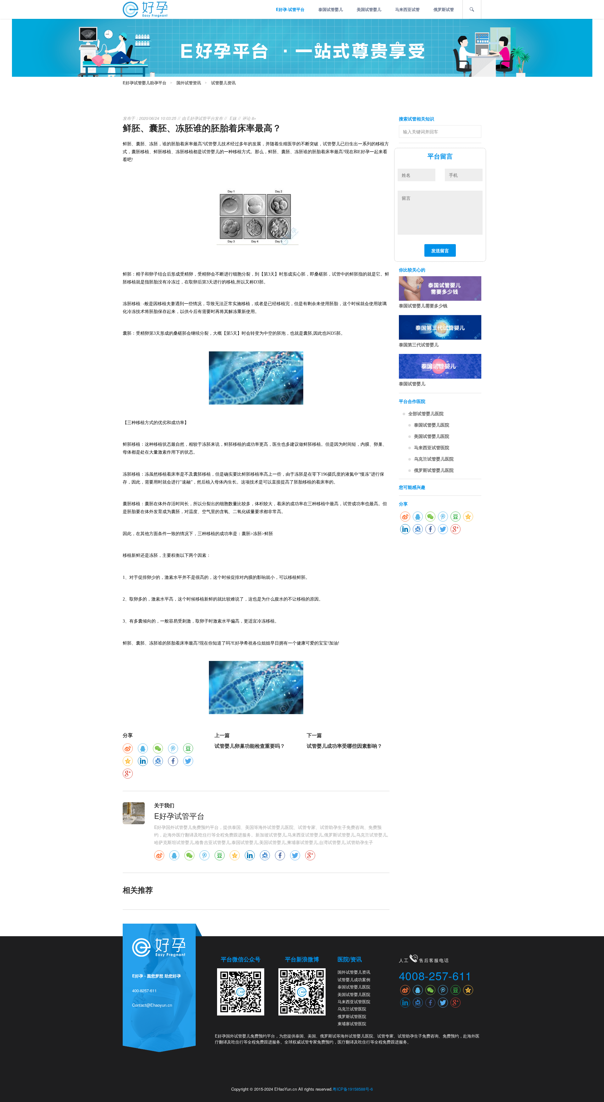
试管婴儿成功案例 (354, 979)
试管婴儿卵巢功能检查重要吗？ (250, 745)
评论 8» (249, 118)
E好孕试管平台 (201, 118)
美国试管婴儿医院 (431, 436)
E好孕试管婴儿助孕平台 (144, 83)
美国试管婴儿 (369, 9)
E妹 (233, 118)
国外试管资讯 (188, 83)
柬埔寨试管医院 (352, 1023)
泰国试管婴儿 (330, 9)
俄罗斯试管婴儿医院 (434, 470)
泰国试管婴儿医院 (431, 425)
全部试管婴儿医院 (426, 413)
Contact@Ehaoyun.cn (152, 1005)
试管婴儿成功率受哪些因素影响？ (344, 745)
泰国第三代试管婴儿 (419, 344)
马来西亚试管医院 (431, 447)
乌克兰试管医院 (352, 1009)
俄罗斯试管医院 (352, 1016)
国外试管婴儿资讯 (354, 972)
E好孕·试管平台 (290, 9)
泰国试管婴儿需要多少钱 (423, 305)
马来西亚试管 (407, 9)
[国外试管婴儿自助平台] (145, 9)
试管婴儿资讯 (223, 83)
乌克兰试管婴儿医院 (434, 459)
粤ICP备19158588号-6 (353, 1089)
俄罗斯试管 (443, 9)
